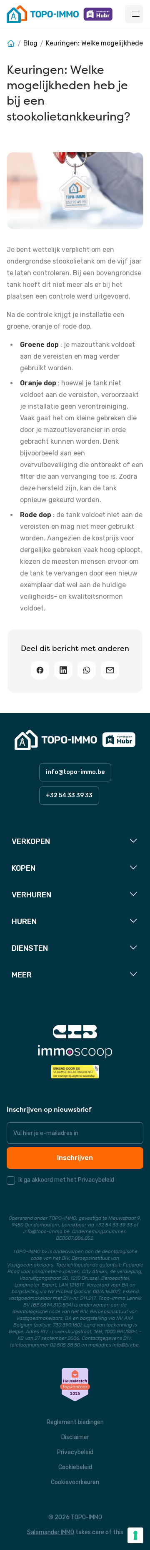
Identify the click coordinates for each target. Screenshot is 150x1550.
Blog (30, 43)
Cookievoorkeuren (75, 1482)
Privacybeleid (75, 1452)
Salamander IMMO (50, 1532)
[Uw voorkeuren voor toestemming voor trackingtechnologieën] (135, 1535)
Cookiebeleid (75, 1467)
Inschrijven (75, 1158)
